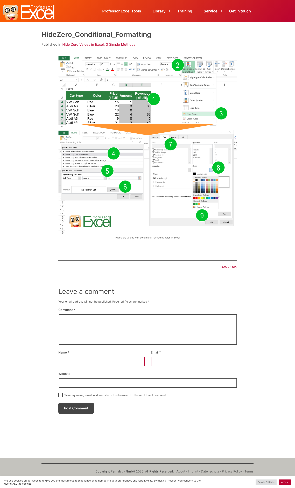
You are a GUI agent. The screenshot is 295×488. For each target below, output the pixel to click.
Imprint (193, 471)
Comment (66, 310)
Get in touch (240, 11)
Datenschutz (210, 471)
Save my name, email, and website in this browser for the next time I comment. (115, 395)
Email (156, 352)
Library (159, 11)
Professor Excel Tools (121, 11)
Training (184, 11)
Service (210, 11)
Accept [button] (285, 482)
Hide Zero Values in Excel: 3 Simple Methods (98, 44)
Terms (249, 471)
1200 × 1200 (228, 267)
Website (64, 374)
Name (63, 352)
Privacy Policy (232, 471)
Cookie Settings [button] (266, 482)
